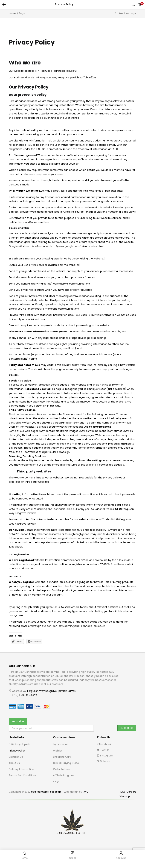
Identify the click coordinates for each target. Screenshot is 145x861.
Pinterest (105, 761)
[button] (139, 4)
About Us (14, 763)
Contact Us (16, 757)
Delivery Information (21, 769)
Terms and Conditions (22, 775)
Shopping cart (62, 757)
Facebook (105, 744)
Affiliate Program (63, 775)
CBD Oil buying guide (66, 763)
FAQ (123, 792)
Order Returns (61, 769)
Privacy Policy (17, 750)
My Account (60, 744)
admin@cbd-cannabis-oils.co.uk (57, 509)
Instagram (106, 755)
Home (12, 13)
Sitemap (124, 796)
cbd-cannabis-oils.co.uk (46, 792)
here (121, 564)
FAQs (56, 781)
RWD (85, 792)
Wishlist (57, 750)
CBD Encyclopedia (20, 744)
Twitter (104, 750)
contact (52, 626)
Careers (131, 792)
